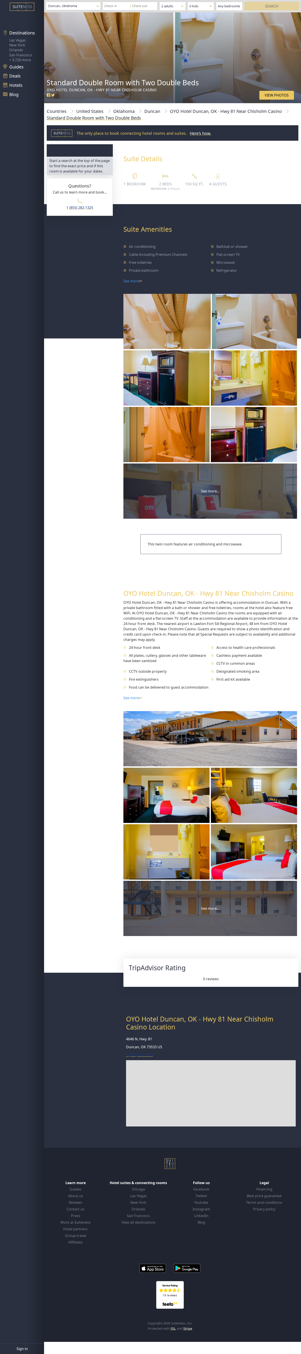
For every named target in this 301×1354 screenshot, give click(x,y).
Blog (201, 1222)
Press (75, 1215)
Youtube (201, 1202)
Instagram (201, 1209)
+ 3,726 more (20, 59)
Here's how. (200, 133)
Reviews (75, 1202)
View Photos (277, 95)
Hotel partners (75, 1229)
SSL (173, 1328)
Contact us (75, 1209)
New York (17, 45)
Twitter (201, 1195)
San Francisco (20, 55)
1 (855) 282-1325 (79, 207)
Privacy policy (264, 1209)
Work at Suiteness (75, 1222)
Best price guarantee (264, 1195)
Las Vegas (17, 40)
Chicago (138, 1189)
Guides (75, 1189)
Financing (264, 1189)
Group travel (75, 1235)
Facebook (201, 1189)
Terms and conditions (264, 1202)
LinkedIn (201, 1215)
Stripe (187, 1328)
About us (75, 1195)
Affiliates (75, 1242)
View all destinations (138, 1222)
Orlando (16, 49)
